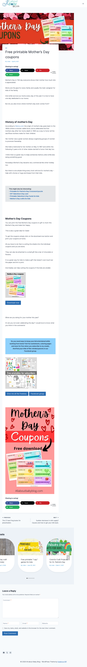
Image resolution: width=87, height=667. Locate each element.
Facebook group (37, 394)
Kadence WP (62, 662)
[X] (7, 652)
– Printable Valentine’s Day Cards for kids (24, 196)
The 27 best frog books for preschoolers (11, 520)
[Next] (68, 557)
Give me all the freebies (17, 394)
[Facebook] (3, 652)
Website (45, 623)
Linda (8, 61)
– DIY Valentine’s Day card (18, 194)
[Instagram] (10, 652)
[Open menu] (83, 3)
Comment (7, 600)
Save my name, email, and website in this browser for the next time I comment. (29, 628)
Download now (13, 303)
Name (5, 623)
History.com (19, 126)
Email (25, 623)
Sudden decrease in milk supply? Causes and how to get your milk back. (45, 520)
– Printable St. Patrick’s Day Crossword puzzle (26, 191)
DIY (6, 48)
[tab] (28, 578)
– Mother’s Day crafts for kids (19, 198)
